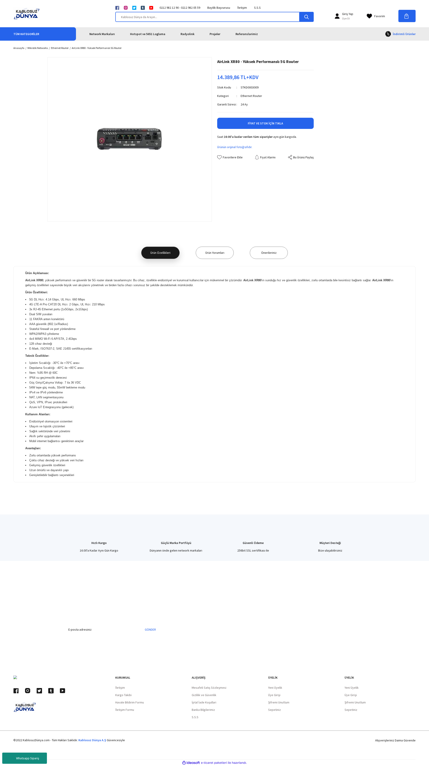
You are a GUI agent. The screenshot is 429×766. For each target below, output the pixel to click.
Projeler (215, 34)
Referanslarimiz (247, 34)
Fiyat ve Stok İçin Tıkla (265, 123)
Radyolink (187, 34)
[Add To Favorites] (230, 157)
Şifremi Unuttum (278, 702)
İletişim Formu (124, 710)
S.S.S (257, 8)
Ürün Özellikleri (160, 253)
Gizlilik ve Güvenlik (204, 695)
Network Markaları (102, 34)
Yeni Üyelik (275, 688)
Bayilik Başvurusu (218, 8)
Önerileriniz (269, 253)
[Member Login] (337, 16)
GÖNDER (150, 629)
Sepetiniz (274, 710)
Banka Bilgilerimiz (203, 710)
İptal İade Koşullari (204, 702)
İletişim (242, 8)
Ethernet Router (251, 96)
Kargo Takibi (123, 695)
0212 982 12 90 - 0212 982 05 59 (180, 8)
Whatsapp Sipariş (27, 758)
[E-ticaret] (214, 763)
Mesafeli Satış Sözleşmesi (209, 688)
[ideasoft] (191, 763)
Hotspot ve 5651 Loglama (147, 34)
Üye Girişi (274, 695)
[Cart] (407, 16)
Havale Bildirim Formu (129, 702)
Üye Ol (346, 18)
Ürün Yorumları (214, 253)
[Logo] (26, 13)
